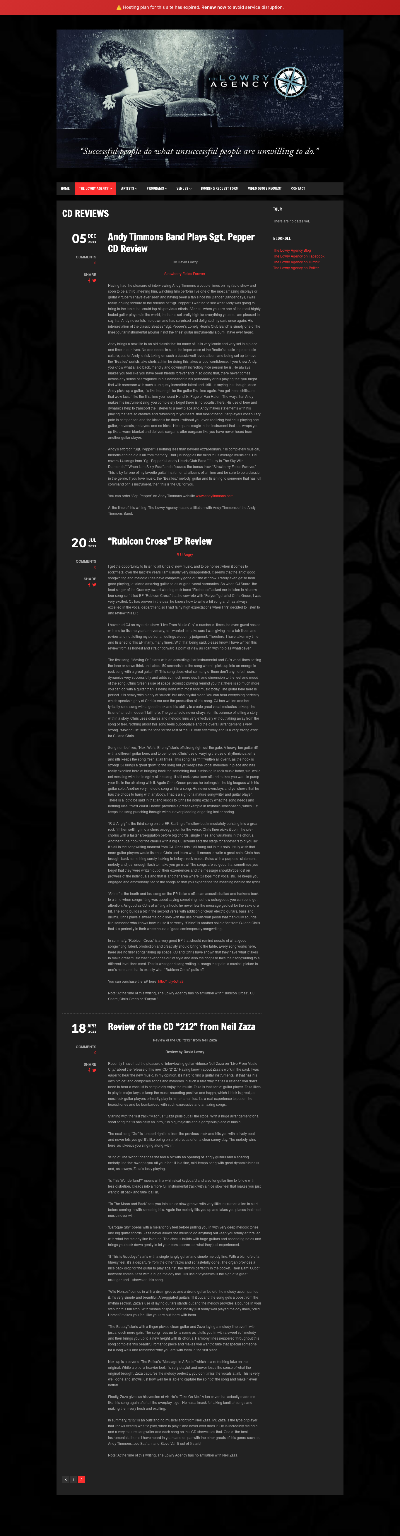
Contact (298, 188)
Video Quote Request (265, 188)
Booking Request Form (220, 188)
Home (65, 188)
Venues (182, 188)
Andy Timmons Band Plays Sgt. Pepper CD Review (181, 242)
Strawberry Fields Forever (184, 273)
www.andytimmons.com (214, 495)
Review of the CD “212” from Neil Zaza (181, 1026)
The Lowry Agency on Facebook (298, 255)
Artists (127, 188)
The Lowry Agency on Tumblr (296, 261)
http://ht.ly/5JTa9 (171, 981)
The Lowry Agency (94, 188)
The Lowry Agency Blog (292, 250)
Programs (155, 188)
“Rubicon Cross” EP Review (160, 541)
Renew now (213, 7)
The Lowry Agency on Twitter (296, 267)
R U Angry (185, 554)
